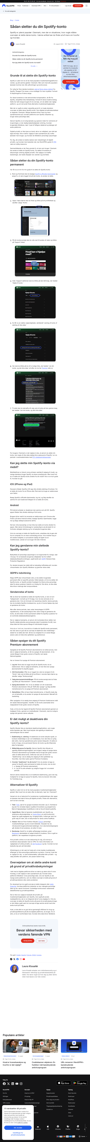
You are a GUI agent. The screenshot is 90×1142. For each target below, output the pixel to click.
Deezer (40, 822)
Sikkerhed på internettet (10, 1056)
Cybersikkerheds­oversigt (32, 1103)
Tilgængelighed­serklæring (54, 1106)
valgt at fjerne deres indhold (43, 89)
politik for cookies (22, 1122)
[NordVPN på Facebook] (17, 959)
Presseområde (29, 1109)
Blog (11, 20)
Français (29, 955)
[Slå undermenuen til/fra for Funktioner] (29, 5)
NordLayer (76, 1096)
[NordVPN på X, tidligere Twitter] (14, 959)
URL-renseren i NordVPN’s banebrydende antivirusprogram (72, 1065)
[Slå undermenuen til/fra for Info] (47, 5)
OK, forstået (18, 1128)
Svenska (38, 955)
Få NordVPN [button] (78, 5)
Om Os (5, 1093)
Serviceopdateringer (38, 1056)
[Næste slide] (86, 1128)
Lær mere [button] (41, 941)
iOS (48, 1129)
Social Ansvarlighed (30, 1106)
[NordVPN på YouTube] (24, 959)
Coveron (76, 1109)
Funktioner (25, 5)
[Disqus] (34, 1005)
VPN (54, 142)
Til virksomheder (54, 5)
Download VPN (36, 5)
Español (23, 955)
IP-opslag (27, 1096)
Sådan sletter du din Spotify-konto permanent (27, 59)
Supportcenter (50, 1093)
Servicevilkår (55, 1103)
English (19, 955)
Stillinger (11, 1096)
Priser (19, 5)
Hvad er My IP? (29, 1099)
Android (38, 1129)
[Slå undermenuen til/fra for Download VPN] (41, 5)
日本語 (34, 955)
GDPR (44, 559)
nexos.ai (76, 1116)
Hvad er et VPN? (29, 1093)
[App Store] (63, 1083)
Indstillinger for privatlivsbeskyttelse (18, 1134)
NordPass (76, 1099)
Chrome (58, 1129)
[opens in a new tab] (4, 1083)
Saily (75, 1112)
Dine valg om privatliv (52, 1099)
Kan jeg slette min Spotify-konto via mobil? (26, 62)
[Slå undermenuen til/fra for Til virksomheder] (60, 5)
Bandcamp (15, 833)
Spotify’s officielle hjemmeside (45, 174)
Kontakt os (49, 1109)
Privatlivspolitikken (55, 1096)
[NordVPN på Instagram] (21, 959)
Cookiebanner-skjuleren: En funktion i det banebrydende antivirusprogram (44, 1065)
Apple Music (37, 814)
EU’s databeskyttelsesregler (42, 457)
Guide (17, 20)
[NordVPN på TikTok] (11, 959)
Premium (45, 368)
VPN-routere (6, 1103)
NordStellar (77, 1106)
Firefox (68, 1129)
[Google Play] (79, 1083)
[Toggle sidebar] (86, 5)
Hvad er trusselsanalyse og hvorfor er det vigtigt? (14, 1063)
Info (45, 5)
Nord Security (77, 1093)
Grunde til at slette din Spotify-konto (24, 55)
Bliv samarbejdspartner (31, 1112)
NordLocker (77, 1103)
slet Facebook (37, 844)
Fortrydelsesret (7, 1099)
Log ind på (68, 5)
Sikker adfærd (65, 1056)
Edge (78, 1129)
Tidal (17, 805)
